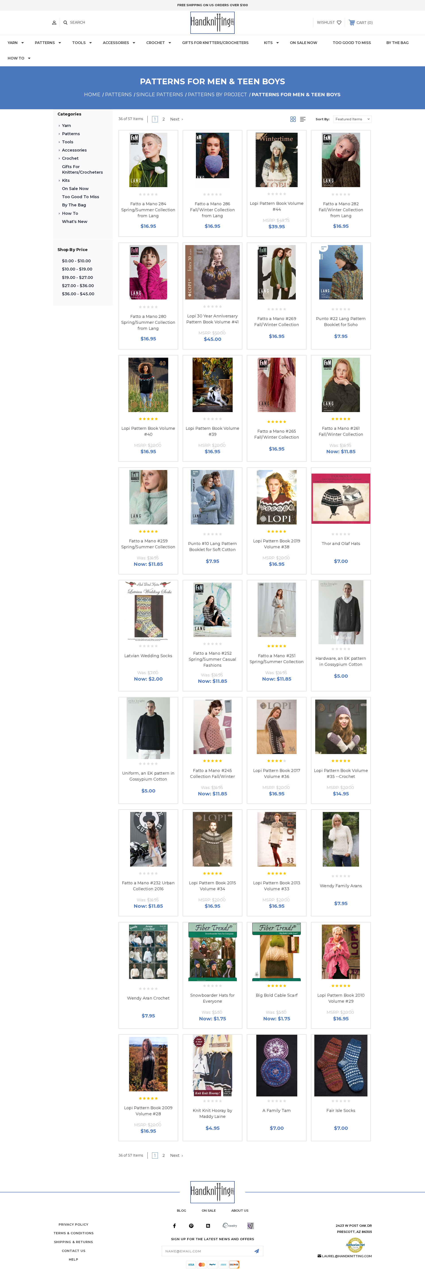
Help (73, 1259)
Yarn (13, 43)
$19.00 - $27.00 (77, 277)
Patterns (45, 43)
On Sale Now (303, 43)
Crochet (155, 43)
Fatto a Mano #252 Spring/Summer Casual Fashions (212, 659)
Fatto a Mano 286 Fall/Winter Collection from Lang (212, 210)
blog (181, 1211)
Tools (79, 43)
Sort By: (323, 119)
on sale (209, 1211)
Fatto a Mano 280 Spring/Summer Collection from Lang (148, 322)
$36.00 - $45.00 (78, 294)
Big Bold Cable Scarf (277, 995)
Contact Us (73, 1251)
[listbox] (352, 119)
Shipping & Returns (73, 1242)
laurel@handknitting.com (347, 1256)
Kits (268, 43)
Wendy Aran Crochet (148, 998)
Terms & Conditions (74, 1233)
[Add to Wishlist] (148, 185)
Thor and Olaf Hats (341, 543)
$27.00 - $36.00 (78, 285)
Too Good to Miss (352, 43)
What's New (74, 221)
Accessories (116, 43)
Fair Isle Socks (340, 1110)
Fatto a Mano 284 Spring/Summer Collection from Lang (148, 210)
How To (16, 58)
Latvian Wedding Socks (148, 655)
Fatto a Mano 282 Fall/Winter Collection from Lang (341, 210)
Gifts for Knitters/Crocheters (215, 43)
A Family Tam (277, 1110)
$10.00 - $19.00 (77, 269)
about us (239, 1211)
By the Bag (397, 43)
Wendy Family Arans (341, 885)
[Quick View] (138, 185)
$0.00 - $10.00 (76, 261)
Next (175, 119)
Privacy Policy (73, 1224)
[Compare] (158, 185)
